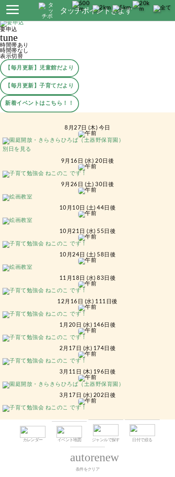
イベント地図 (69, 440)
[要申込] (12, 24)
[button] (12, 12)
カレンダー (33, 440)
